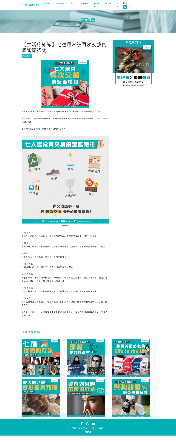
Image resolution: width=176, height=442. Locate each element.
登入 (118, 4)
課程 (73, 3)
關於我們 (48, 3)
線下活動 (108, 4)
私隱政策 (88, 432)
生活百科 (27, 56)
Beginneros (31, 5)
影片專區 (84, 3)
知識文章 (97, 4)
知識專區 (61, 3)
